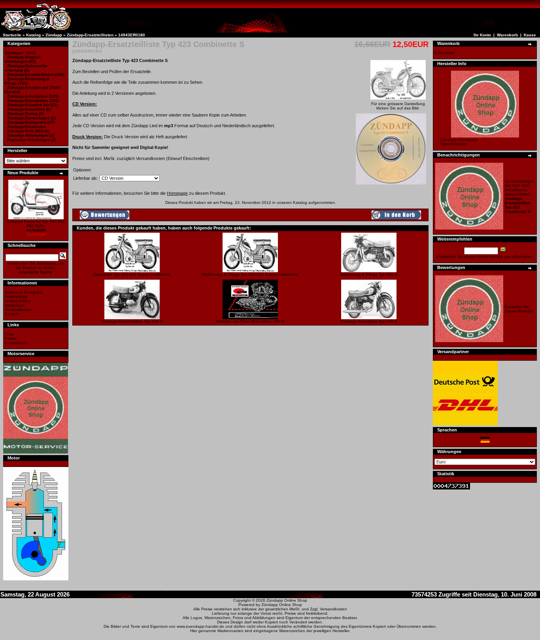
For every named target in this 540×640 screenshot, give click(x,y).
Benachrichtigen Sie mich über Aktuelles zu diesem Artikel (519, 196)
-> (15, 53)
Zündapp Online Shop (286, 600)
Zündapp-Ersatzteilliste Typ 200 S (131, 321)
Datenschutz (16, 296)
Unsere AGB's (17, 301)
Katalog (33, 35)
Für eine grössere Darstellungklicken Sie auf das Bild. (398, 106)
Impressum (15, 305)
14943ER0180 (131, 35)
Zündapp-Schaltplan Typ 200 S (368, 321)
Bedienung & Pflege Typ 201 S (368, 274)
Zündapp (53, 35)
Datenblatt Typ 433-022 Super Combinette (132, 274)
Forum (10, 338)
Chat (9, 334)
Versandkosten (18, 309)
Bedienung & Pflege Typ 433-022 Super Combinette (250, 274)
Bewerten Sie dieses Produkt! (519, 309)
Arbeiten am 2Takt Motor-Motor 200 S (250, 321)
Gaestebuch (16, 343)
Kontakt (12, 314)
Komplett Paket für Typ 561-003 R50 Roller (36, 223)
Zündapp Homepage (459, 139)
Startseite (12, 35)
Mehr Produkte (453, 144)
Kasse (530, 35)
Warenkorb (507, 35)
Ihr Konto (482, 35)
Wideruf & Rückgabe (23, 292)
